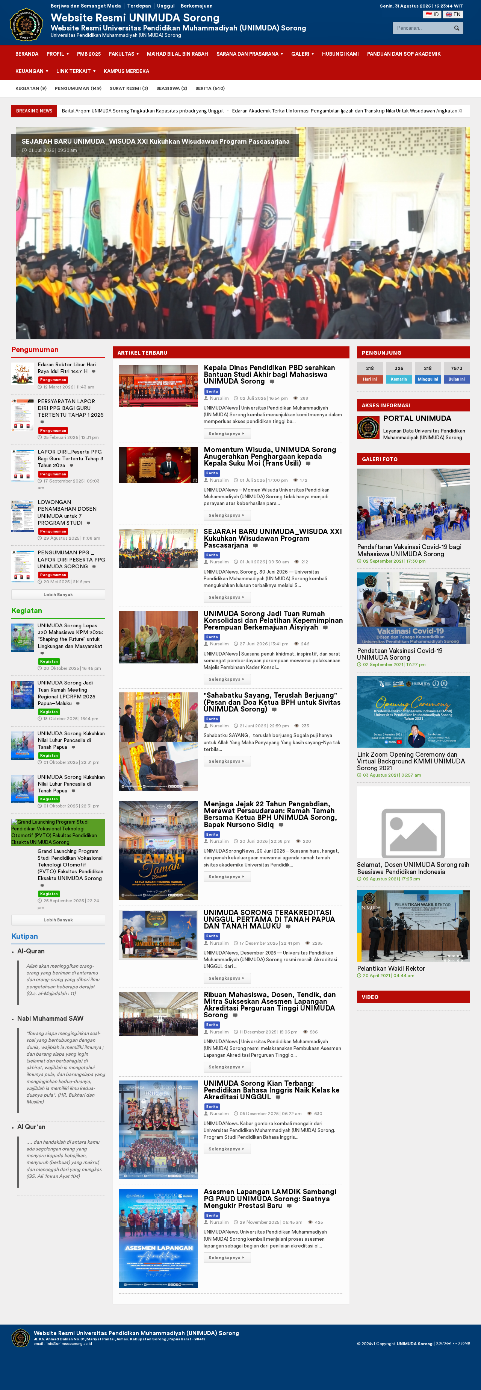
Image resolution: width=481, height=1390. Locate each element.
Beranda (26, 54)
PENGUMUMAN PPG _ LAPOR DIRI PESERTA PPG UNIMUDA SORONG (71, 559)
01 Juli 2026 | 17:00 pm (261, 480)
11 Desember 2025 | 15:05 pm (266, 1032)
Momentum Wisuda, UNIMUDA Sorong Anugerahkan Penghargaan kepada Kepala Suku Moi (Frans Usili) (270, 456)
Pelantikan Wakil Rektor (391, 968)
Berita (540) (210, 88)
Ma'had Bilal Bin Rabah (177, 54)
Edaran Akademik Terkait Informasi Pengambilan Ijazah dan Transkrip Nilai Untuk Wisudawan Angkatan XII (177, 110)
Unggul (166, 5)
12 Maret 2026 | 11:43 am (66, 387)
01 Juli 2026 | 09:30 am (261, 562)
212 (301, 562)
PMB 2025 (89, 54)
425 (315, 1222)
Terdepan (139, 5)
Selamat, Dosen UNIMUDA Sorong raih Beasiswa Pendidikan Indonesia (413, 868)
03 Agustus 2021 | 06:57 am (389, 775)
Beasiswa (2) (171, 88)
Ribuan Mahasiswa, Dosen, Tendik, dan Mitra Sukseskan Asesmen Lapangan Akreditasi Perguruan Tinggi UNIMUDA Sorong (270, 1005)
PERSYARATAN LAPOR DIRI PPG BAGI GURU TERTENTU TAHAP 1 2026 (71, 408)
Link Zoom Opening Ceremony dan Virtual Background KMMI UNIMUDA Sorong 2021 (411, 761)
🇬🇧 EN (453, 14)
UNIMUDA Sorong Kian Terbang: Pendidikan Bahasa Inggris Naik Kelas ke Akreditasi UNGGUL (272, 1090)
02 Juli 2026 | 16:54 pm (261, 398)
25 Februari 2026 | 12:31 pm (68, 437)
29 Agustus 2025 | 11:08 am (69, 538)
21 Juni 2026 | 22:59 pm (261, 726)
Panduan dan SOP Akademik (404, 54)
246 (301, 644)
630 (314, 1113)
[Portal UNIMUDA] (368, 427)
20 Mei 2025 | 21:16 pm (64, 582)
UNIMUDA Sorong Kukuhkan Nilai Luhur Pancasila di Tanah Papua (71, 740)
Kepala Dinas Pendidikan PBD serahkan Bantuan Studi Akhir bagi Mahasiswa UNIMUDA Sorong (269, 374)
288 (300, 398)
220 (303, 841)
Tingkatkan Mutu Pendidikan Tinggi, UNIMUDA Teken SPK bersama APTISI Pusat (389, 110)
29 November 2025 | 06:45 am (268, 1222)
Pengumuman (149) (78, 88)
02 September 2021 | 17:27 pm (391, 664)
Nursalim (216, 398)
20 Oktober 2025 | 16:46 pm (69, 668)
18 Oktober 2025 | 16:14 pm (68, 718)
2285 (313, 943)
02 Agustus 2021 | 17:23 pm (388, 879)
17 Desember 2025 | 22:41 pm (267, 943)
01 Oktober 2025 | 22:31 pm (69, 762)
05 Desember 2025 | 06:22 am (268, 1113)
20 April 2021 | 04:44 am (385, 975)
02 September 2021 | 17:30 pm (391, 561)
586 (310, 1032)
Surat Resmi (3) (129, 88)
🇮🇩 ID (432, 14)
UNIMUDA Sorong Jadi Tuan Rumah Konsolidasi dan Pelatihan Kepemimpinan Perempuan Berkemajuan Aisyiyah (196, 141)
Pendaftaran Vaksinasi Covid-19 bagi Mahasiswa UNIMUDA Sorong (409, 550)
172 (300, 480)
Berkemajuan (197, 5)
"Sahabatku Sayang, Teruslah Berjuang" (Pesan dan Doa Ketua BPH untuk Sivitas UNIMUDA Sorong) (272, 702)
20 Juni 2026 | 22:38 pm (262, 841)
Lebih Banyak (58, 594)
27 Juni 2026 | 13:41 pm (50, 150)
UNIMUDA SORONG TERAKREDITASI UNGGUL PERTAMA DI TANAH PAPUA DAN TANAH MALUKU (269, 919)
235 (301, 726)
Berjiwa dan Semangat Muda (86, 5)
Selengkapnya (226, 433)
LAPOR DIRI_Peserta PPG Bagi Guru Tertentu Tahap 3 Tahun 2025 (70, 458)
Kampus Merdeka (126, 71)
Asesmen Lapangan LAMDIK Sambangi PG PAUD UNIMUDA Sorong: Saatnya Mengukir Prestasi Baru (270, 1198)
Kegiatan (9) (31, 88)
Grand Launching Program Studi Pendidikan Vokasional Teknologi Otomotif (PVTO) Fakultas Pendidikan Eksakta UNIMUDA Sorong (70, 865)
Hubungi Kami (340, 54)
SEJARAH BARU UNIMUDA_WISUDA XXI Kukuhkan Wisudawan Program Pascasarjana (273, 538)
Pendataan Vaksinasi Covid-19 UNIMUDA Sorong (400, 654)
